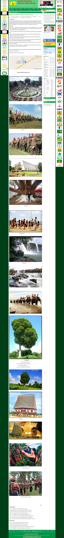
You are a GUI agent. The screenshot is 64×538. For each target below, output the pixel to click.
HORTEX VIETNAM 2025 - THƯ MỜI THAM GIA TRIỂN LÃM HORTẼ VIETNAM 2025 (49, 15)
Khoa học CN (21, 8)
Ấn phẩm (25, 8)
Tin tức (16, 8)
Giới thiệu (12, 8)
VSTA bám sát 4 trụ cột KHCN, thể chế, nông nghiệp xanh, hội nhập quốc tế (49, 22)
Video (24, 10)
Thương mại (34, 8)
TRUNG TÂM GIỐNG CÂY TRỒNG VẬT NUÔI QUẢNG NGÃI (19, 510)
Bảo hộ (38, 8)
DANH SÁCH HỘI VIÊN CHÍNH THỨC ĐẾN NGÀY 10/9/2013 (19, 511)
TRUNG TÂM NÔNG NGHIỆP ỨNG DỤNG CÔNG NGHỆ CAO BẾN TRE (20, 518)
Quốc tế (46, 8)
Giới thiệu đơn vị (11, 10)
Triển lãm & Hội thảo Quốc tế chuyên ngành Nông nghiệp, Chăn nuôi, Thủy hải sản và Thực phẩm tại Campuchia (49, 20)
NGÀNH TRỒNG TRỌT (29, 10)
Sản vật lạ (50, 8)
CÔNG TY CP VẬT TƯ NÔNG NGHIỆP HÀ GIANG (17, 522)
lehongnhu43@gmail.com (20, 52)
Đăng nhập (38, 10)
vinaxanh (39, 534)
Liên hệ (34, 10)
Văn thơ (20, 10)
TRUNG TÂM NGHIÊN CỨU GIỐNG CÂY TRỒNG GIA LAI (18, 528)
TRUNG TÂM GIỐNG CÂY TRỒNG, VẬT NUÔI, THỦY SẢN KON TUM (20, 526)
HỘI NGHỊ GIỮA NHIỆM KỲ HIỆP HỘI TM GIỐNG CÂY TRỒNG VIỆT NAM (49, 18)
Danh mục (41, 8)
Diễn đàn (17, 10)
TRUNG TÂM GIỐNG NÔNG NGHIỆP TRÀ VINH (17, 525)
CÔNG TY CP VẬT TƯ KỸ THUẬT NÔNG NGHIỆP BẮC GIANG (19, 517)
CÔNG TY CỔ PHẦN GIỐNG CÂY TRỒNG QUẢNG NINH (18, 514)
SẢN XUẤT (29, 8)
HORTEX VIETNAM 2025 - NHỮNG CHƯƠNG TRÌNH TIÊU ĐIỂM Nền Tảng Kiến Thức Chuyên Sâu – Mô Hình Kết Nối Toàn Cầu (49, 14)
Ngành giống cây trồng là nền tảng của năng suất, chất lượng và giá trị (49, 21)
